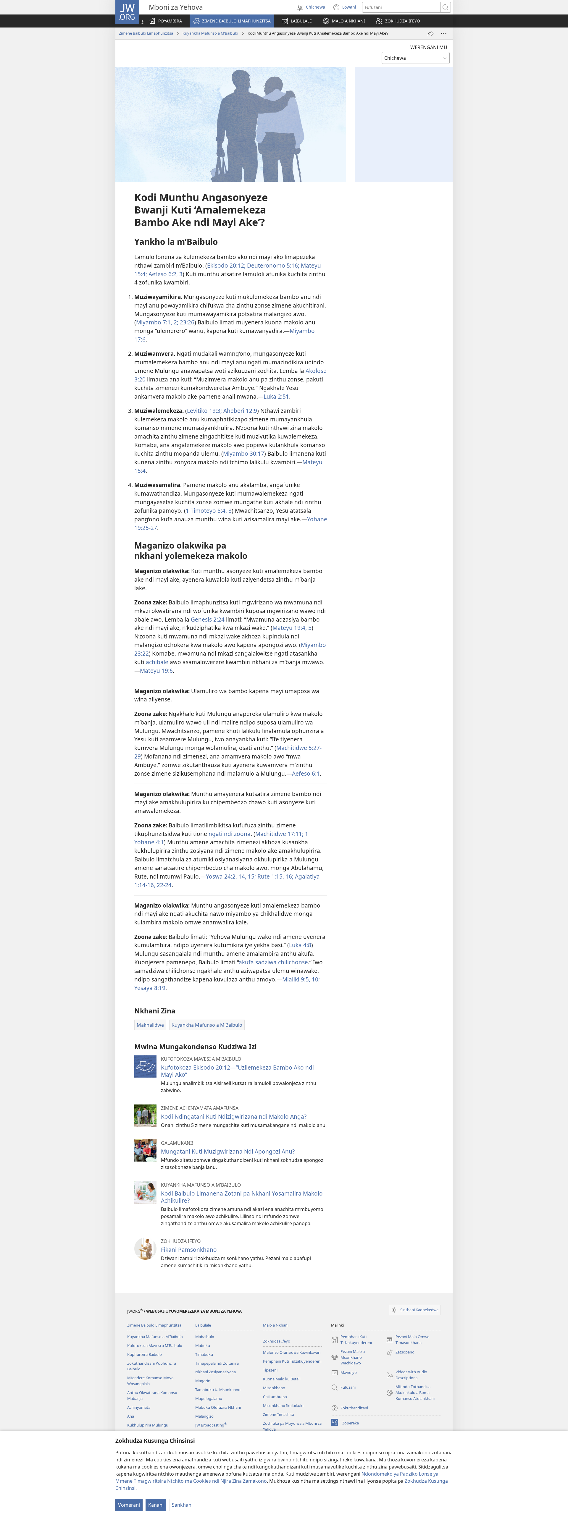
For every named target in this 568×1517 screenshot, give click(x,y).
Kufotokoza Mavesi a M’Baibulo (154, 1345)
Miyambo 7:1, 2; (157, 322)
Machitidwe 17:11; (279, 834)
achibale (157, 662)
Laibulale (203, 1325)
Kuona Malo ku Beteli (281, 1379)
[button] (232, 21)
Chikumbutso (275, 1396)
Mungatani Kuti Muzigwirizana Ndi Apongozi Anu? (228, 1151)
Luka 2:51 (276, 396)
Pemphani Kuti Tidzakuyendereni (292, 1361)
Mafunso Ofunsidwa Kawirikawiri (291, 1352)
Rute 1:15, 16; (274, 876)
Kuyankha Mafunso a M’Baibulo (210, 33)
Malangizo (204, 1416)
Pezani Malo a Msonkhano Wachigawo (348, 1357)
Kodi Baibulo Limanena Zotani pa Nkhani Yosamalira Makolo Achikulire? (242, 1196)
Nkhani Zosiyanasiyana (215, 1371)
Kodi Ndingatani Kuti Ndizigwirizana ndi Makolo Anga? (233, 1116)
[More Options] (443, 33)
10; (315, 979)
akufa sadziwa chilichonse (273, 962)
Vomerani (129, 1505)
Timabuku (204, 1354)
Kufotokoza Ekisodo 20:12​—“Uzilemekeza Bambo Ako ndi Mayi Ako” (237, 1070)
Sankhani (182, 1505)
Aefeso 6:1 (306, 773)
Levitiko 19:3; (204, 411)
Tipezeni (270, 1370)
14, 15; (246, 876)
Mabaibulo (204, 1336)
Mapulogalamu (208, 1398)
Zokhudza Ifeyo (276, 1341)
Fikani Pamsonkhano (189, 1250)
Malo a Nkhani (275, 1325)
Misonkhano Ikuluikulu (283, 1405)
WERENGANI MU (428, 47)
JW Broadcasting (211, 1425)
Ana (130, 1416)
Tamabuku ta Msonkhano (218, 1389)
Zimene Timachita (278, 1414)
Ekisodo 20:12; (226, 265)
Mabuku (202, 1345)
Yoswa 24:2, (221, 876)
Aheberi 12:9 (239, 411)
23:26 (186, 322)
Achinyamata (138, 1407)
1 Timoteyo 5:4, (206, 511)
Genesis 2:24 (208, 619)
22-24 (163, 885)
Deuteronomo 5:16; (272, 265)
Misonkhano (274, 1387)
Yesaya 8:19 (149, 988)
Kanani (156, 1505)
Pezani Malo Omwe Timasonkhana (407, 1340)
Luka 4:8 (300, 945)
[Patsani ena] (430, 33)
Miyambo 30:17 (243, 453)
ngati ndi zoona (230, 834)
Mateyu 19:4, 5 (292, 628)
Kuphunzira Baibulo (144, 1354)
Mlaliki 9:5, (296, 979)
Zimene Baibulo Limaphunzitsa (146, 33)
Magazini (203, 1380)
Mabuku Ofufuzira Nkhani (218, 1407)
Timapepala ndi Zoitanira (217, 1363)
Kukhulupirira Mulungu (147, 1425)
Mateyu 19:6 (156, 671)
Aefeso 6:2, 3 (165, 274)
